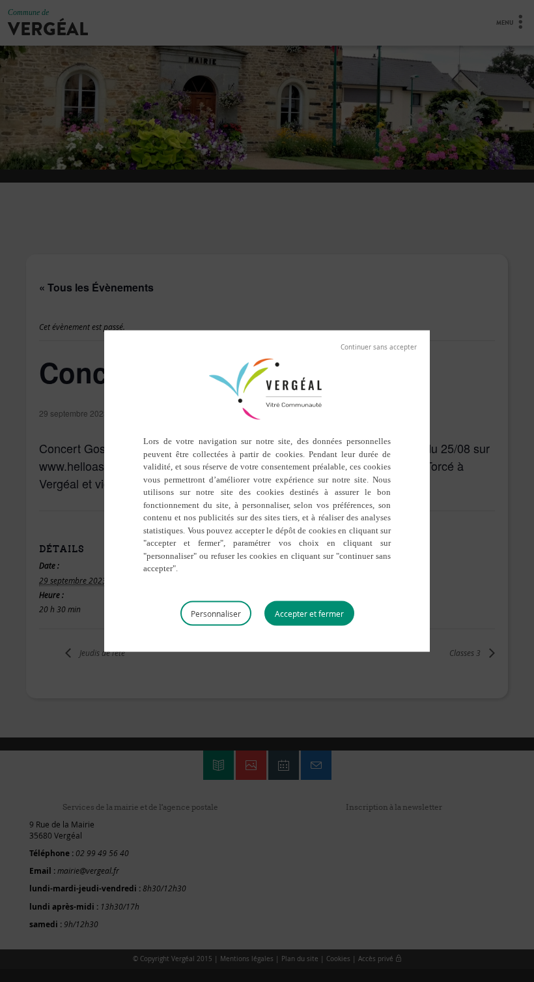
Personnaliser (216, 613)
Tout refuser (379, 347)
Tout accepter (309, 613)
